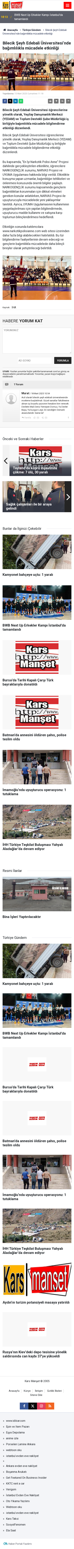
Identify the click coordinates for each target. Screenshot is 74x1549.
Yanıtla (27, 417)
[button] (56, 101)
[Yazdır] (50, 101)
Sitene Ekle (36, 1395)
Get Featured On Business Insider (26, 1477)
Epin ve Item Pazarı (17, 1426)
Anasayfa (12, 30)
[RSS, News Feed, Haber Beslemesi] (50, 1406)
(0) (37, 417)
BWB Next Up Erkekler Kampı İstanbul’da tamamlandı (38, 17)
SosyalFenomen (15, 1524)
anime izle (12, 1438)
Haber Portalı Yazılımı (20, 1543)
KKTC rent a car (15, 1483)
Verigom (11, 1489)
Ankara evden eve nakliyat (21, 1466)
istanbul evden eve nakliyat (22, 1456)
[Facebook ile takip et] (24, 1406)
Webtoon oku (14, 1507)
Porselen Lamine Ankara (20, 1444)
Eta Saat (11, 1530)
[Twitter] (10, 101)
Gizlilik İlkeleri (54, 1390)
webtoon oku (14, 1450)
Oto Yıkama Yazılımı (18, 1501)
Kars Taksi (12, 1518)
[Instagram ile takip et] (41, 1406)
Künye (27, 1390)
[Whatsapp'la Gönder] (21, 101)
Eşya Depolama (15, 1432)
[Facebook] (5, 101)
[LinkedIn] (15, 101)
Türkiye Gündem (31, 30)
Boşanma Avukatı (16, 1471)
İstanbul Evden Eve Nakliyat (22, 1495)
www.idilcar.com (15, 1420)
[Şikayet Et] (68, 417)
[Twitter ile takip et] (32, 1406)
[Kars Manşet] (13, 5)
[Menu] (68, 5)
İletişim (39, 1390)
